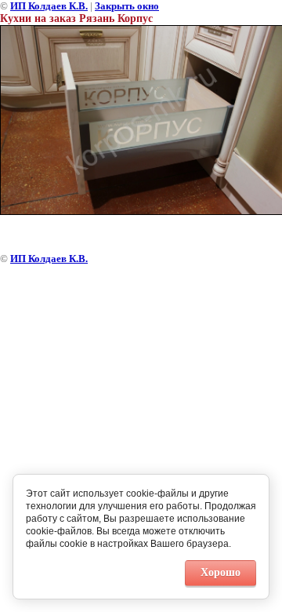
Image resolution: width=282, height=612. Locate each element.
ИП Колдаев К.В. (49, 6)
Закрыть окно (127, 6)
